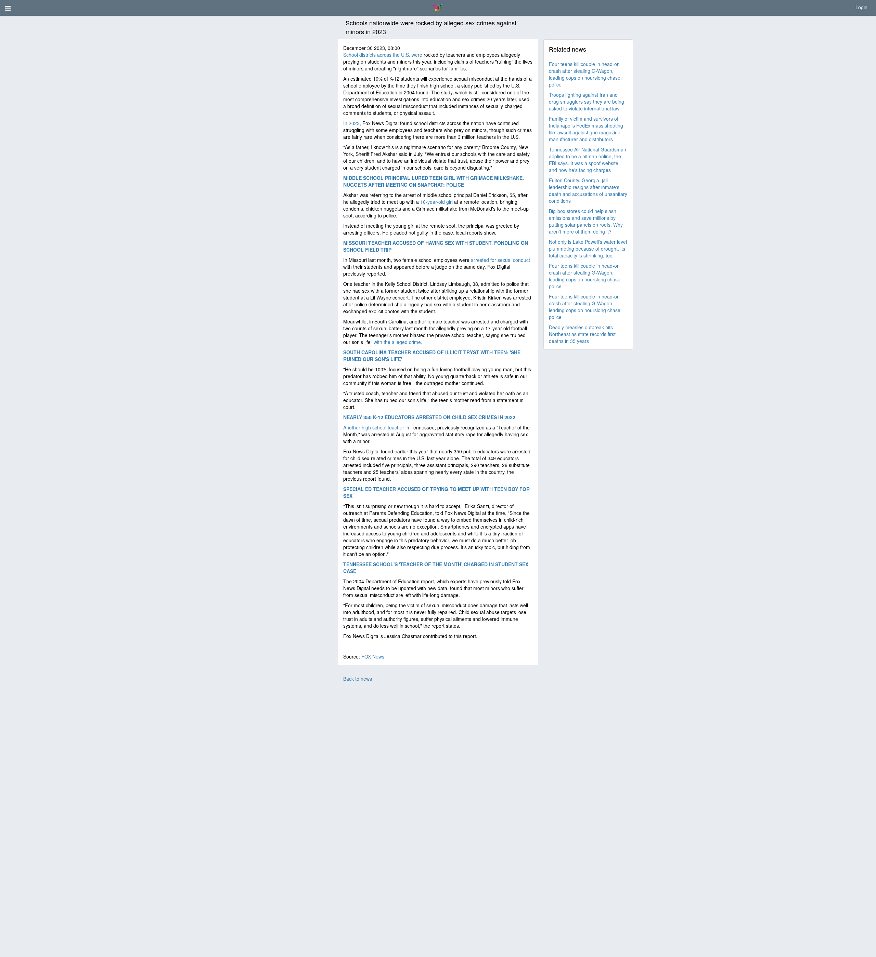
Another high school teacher (373, 427)
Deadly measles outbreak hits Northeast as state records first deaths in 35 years (582, 334)
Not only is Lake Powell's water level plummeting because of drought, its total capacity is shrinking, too (588, 248)
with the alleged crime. (398, 341)
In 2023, (352, 123)
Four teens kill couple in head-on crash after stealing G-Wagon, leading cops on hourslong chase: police (585, 74)
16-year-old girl (436, 201)
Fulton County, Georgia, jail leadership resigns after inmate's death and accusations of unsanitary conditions (588, 190)
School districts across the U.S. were (382, 54)
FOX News (372, 656)
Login (861, 7)
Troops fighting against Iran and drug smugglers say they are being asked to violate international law (586, 101)
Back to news (357, 678)
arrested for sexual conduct (500, 259)
